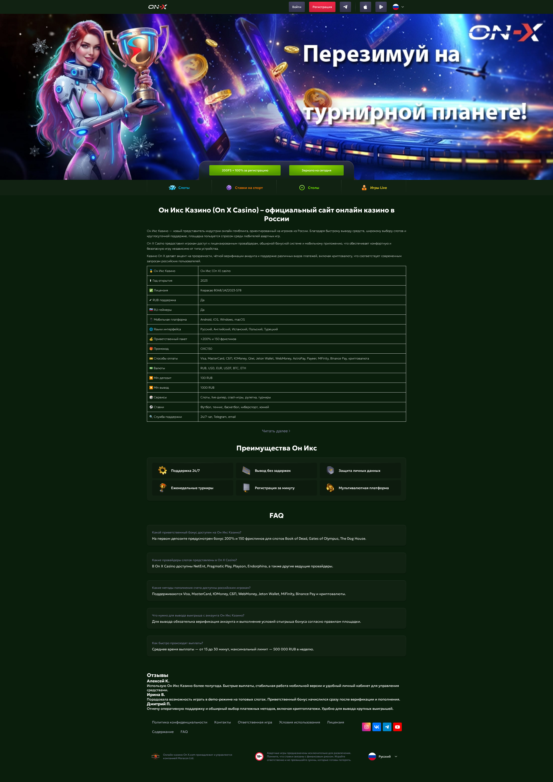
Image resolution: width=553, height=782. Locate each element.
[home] (158, 7)
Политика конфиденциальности (179, 722)
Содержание (163, 731)
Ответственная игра (255, 722)
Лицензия (335, 722)
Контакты (222, 722)
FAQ (184, 731)
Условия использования (299, 722)
